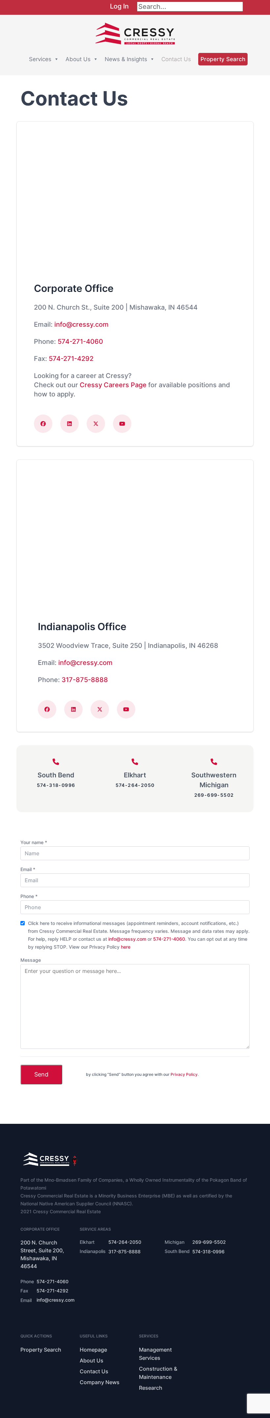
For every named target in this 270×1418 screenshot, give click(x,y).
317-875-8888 (85, 680)
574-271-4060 (80, 341)
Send (41, 1074)
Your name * (33, 842)
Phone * (29, 896)
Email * (27, 869)
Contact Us (176, 59)
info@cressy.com (81, 324)
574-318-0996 (56, 785)
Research (150, 1387)
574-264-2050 (135, 785)
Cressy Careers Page (113, 385)
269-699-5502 (214, 795)
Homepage (93, 1349)
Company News (100, 1382)
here (125, 947)
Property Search (223, 59)
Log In (119, 6)
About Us (78, 59)
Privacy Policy (184, 1074)
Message (30, 960)
